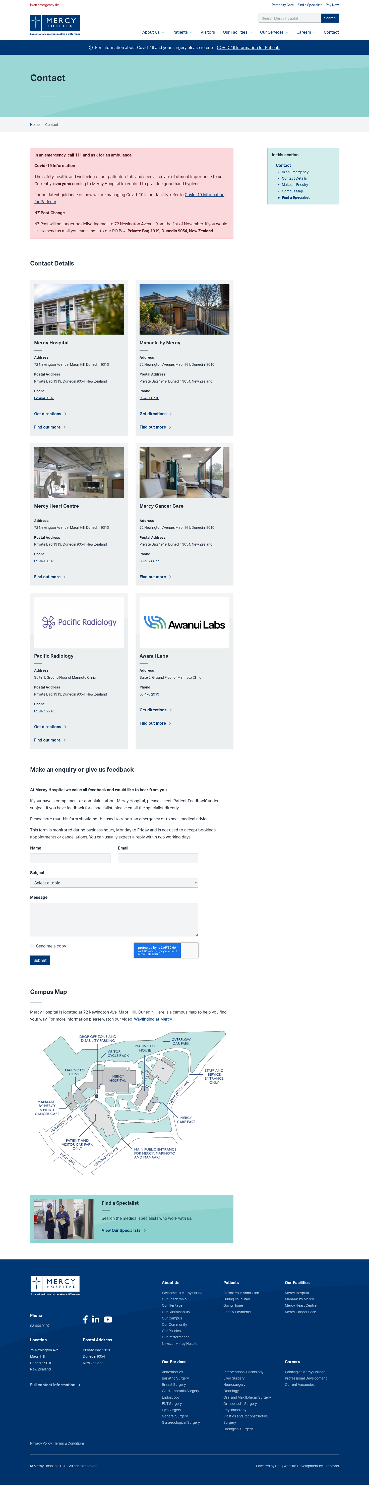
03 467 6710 (149, 397)
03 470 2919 (149, 694)
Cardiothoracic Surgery (180, 1390)
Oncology (231, 1390)
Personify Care (283, 5)
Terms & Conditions (69, 1443)
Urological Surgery (238, 1428)
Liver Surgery (233, 1378)
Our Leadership (174, 1299)
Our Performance (176, 1337)
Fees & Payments (237, 1311)
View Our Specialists (121, 1230)
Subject (37, 872)
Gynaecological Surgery (181, 1422)
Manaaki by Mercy (299, 1299)
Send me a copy (51, 945)
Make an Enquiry (295, 184)
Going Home (233, 1305)
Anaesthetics (172, 1371)
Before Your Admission (241, 1292)
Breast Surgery (174, 1384)
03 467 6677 (149, 561)
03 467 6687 (44, 711)
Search (330, 18)
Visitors (208, 32)
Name (35, 848)
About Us (151, 32)
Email (123, 848)
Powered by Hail (268, 1465)
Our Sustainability (176, 1311)
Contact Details (294, 178)
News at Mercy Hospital (180, 1343)
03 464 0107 (44, 397)
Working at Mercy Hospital (305, 1371)
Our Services (272, 32)
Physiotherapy (234, 1409)
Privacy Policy (41, 1443)
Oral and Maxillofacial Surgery (247, 1397)
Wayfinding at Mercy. (153, 1019)
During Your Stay (236, 1299)
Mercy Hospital (297, 1292)
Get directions (47, 413)
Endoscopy (170, 1397)
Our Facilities (235, 32)
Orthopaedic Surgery (240, 1403)
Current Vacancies (300, 1384)
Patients (180, 32)
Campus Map (292, 191)
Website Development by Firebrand (311, 1465)
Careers (304, 32)
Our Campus (172, 1318)
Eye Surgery (171, 1409)
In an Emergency (295, 172)
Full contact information (52, 1384)
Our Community (174, 1324)
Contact (333, 32)
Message (38, 897)
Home (35, 124)
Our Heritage (172, 1305)
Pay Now (332, 5)
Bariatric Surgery (175, 1378)
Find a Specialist (310, 5)
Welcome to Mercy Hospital (183, 1292)
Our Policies (171, 1330)
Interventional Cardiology (243, 1371)
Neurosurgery (234, 1384)
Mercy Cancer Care (300, 1311)
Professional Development (306, 1378)
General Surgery (175, 1416)
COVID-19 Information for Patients (248, 47)
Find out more (47, 427)
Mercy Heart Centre (301, 1305)
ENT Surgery (172, 1403)
